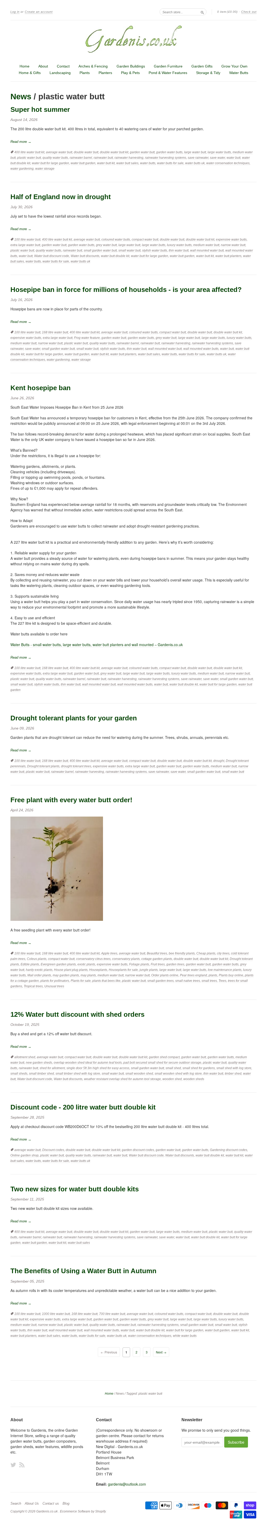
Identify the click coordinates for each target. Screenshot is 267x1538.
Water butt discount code (51, 256)
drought (218, 761)
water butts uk (195, 163)
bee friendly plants (182, 953)
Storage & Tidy (208, 73)
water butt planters (228, 256)
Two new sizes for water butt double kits (74, 1189)
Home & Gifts (30, 73)
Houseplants (98, 970)
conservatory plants (126, 959)
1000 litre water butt (56, 1314)
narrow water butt (233, 245)
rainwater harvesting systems (165, 158)
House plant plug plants (71, 970)
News (20, 96)
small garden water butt (100, 250)
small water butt (129, 250)
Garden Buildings (131, 66)
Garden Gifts (202, 66)
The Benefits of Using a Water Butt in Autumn (83, 1270)
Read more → (20, 142)
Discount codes (53, 1150)
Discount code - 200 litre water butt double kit (83, 1107)
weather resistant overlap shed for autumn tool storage (122, 1079)
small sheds (18, 1073)
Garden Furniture (168, 66)
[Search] (202, 11)
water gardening (22, 168)
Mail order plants (39, 975)
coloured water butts (115, 239)
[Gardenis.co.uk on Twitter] (13, 1465)
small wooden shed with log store (178, 1073)
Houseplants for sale (123, 970)
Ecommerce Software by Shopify (83, 1511)
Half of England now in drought (60, 196)
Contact (63, 66)
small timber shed (41, 1073)
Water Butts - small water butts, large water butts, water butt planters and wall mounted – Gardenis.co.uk (96, 644)
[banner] (133, 39)
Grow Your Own (234, 66)
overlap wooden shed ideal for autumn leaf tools (88, 1062)
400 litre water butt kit (29, 152)
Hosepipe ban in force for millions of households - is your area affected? (126, 289)
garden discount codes (138, 1150)
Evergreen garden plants (58, 964)
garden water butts (169, 152)
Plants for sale (81, 981)
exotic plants (86, 964)
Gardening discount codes (228, 1150)
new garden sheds (39, 1062)
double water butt (86, 152)
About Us (32, 1503)
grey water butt (106, 245)
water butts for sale (170, 163)
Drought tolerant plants (43, 766)
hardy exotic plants (39, 970)
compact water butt (145, 239)
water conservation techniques (228, 163)
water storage (44, 168)
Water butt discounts (85, 256)
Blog (66, 1503)
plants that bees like (106, 981)
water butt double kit (115, 256)
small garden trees (160, 981)
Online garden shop (24, 1155)
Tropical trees (33, 986)
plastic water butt (29, 158)
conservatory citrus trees (93, 959)
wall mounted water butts (201, 349)
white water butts (185, 1336)
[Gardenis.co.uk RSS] (22, 1465)
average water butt (59, 152)
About (43, 66)
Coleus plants (36, 959)
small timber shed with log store (78, 1073)
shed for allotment (52, 1068)
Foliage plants (139, 964)
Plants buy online (231, 975)
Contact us (51, 1503)
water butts (147, 163)
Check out (249, 11)
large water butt (195, 152)
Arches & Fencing (93, 66)
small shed (173, 1068)
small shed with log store (233, 1068)
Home (24, 66)
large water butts (219, 152)
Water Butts (238, 73)
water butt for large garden (50, 163)
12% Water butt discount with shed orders (77, 1014)
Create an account (39, 11)
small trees (209, 981)
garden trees (175, 964)
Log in (15, 11)
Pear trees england (193, 975)
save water (217, 158)
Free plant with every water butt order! (71, 800)
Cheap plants (205, 953)
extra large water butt (25, 245)
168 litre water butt (55, 332)
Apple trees (109, 953)
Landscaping (60, 73)
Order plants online (164, 975)
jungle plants (148, 970)
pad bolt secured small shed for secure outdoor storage (162, 1062)
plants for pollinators (54, 981)
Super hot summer (40, 109)
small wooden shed (139, 1073)
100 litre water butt (27, 239)
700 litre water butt (112, 1314)
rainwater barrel (81, 158)
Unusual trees (54, 986)
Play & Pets (130, 73)
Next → (161, 1352)
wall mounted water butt (207, 250)
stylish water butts (154, 250)
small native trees (187, 981)
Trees (222, 981)
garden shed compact (164, 1057)
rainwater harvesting (128, 158)
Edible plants (30, 964)
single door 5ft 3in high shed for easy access (97, 1068)
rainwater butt (103, 158)
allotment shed (24, 1057)
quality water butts (55, 158)
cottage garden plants (156, 959)
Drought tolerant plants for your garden (73, 718)
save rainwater (198, 158)
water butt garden (83, 163)
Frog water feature (87, 338)
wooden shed (172, 1079)
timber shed (233, 1073)
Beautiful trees (157, 953)
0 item (227, 11)
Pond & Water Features (168, 73)
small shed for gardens (199, 1068)
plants (213, 975)
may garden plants (66, 975)
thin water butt (179, 250)
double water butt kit (114, 152)
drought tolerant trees (76, 766)
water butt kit (106, 163)
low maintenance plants (224, 970)
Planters (105, 73)
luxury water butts (179, 245)
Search (15, 1503)
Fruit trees (158, 964)
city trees (223, 953)
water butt (233, 158)
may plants (88, 975)
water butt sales (127, 163)
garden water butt (142, 152)
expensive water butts (231, 239)
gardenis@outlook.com (127, 1484)
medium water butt (206, 245)
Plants (85, 73)
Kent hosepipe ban (40, 387)
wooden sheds (193, 1079)
